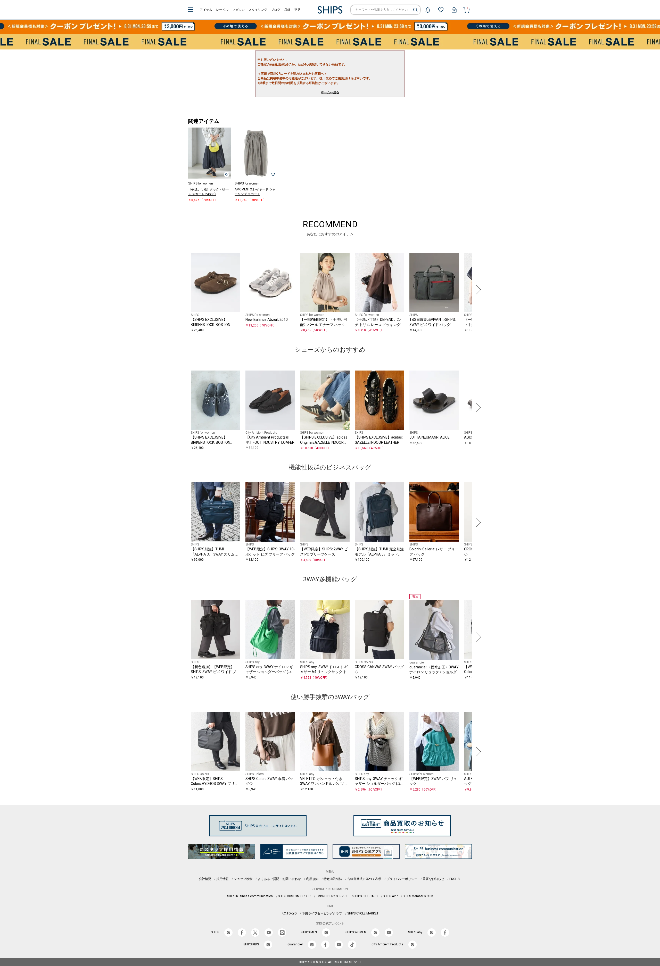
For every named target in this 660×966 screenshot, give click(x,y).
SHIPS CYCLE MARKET (362, 913)
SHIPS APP (390, 896)
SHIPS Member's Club (418, 896)
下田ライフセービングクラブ (322, 913)
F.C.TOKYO (289, 913)
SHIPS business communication (250, 896)
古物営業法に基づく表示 (364, 879)
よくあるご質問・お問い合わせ (279, 879)
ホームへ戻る (330, 92)
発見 (297, 10)
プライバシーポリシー (401, 879)
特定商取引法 (333, 879)
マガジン (238, 10)
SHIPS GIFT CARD (365, 896)
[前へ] (183, 290)
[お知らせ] (427, 9)
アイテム (206, 10)
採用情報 (222, 879)
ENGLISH (455, 879)
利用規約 (312, 879)
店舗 (287, 10)
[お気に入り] (441, 9)
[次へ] (477, 290)
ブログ (275, 10)
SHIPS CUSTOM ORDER (294, 896)
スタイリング (258, 10)
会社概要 (205, 879)
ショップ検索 (243, 879)
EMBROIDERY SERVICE (332, 896)
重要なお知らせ (433, 879)
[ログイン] (454, 9)
